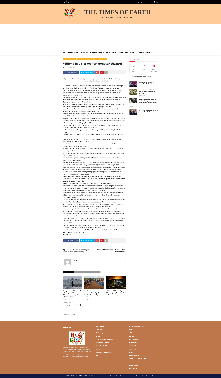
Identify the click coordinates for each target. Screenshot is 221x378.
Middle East (133, 342)
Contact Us (133, 368)
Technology (100, 333)
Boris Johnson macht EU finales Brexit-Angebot (146, 83)
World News (73, 52)
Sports (101, 52)
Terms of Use (133, 362)
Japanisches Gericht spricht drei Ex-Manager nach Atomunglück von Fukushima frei (143, 101)
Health (128, 52)
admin (64, 67)
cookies (148, 375)
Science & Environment (114, 52)
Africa (131, 333)
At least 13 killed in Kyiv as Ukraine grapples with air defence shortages (115, 293)
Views (131, 329)
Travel (91, 59)
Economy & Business (89, 52)
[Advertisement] (110, 37)
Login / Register (67, 2)
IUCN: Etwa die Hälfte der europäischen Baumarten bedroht (146, 91)
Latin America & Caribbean (104, 339)
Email (64, 59)
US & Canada (97, 59)
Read (75, 59)
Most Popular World (102, 346)
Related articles (68, 271)
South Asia (132, 349)
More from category (94, 271)
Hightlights (70, 59)
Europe (131, 336)
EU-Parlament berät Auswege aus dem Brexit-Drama (148, 111)
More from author (80, 271)
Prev (65, 302)
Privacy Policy (133, 365)
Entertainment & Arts (141, 52)
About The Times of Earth (137, 358)
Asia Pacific (133, 346)
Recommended (134, 355)
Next (69, 302)
